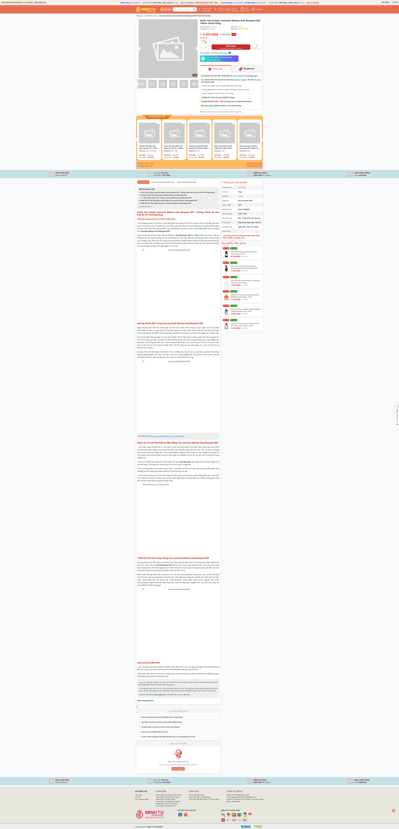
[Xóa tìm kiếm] (194, 9)
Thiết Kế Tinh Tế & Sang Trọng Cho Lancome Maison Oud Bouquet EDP (166, 203)
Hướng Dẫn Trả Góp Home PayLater (168, 801)
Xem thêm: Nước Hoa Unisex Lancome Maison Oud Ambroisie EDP (168, 198)
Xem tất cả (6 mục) (145, 206)
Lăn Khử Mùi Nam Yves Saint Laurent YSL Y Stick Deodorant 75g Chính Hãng (148, 147)
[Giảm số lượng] (202, 47)
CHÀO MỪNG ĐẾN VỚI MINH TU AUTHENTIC (17, 2)
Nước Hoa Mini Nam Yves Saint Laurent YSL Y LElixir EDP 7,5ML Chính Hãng (173, 147)
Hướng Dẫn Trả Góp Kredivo (165, 799)
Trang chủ (139, 16)
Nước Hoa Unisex (151, 16)
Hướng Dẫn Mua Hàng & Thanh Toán (169, 795)
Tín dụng (257, 80)
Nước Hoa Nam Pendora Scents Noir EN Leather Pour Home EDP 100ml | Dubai (249, 147)
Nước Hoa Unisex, (213, 112)
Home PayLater (238, 76)
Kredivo (237, 80)
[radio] (239, 29)
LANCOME (213, 27)
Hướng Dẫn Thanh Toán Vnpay (166, 804)
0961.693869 (214, 105)
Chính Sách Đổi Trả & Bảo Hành (200, 797)
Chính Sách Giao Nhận (196, 795)
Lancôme (202, 226)
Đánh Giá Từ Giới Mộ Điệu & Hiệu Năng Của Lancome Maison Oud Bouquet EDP (169, 200)
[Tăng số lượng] (209, 47)
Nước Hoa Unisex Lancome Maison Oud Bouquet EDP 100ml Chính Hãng (184, 16)
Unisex (240, 27)
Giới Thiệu (385, 2)
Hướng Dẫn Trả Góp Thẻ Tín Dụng (167, 797)
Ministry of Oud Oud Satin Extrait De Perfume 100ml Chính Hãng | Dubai (198, 147)
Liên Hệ (137, 797)
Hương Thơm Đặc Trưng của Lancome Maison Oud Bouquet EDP (164, 195)
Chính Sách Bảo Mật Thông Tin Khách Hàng (204, 799)
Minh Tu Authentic (146, 682)
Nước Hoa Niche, (223, 112)
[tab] (178, 717)
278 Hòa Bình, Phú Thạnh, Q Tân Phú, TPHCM (248, 799)
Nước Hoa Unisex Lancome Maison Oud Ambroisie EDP (165, 436)
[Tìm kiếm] (175, 9)
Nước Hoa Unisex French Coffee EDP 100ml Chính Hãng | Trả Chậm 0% (223, 147)
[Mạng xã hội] (393, 810)
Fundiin (243, 80)
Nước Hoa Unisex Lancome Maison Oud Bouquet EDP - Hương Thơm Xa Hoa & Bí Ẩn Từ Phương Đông (177, 192)
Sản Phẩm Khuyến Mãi (234, 112)
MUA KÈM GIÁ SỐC (157, 116)
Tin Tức (395, 2)
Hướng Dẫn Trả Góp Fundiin (165, 806)
